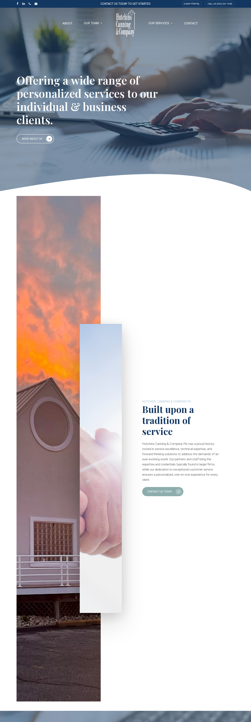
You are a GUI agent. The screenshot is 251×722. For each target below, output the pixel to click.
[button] (35, 138)
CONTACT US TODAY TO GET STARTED (125, 3)
